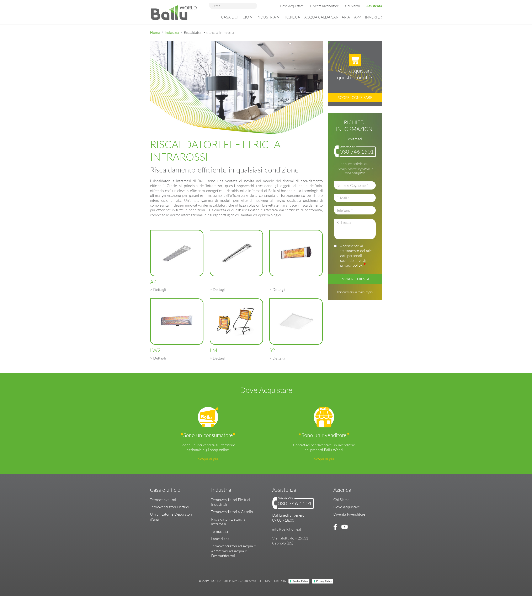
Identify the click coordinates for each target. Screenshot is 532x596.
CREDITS (280, 581)
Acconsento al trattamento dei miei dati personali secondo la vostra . (356, 256)
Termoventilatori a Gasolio (232, 511)
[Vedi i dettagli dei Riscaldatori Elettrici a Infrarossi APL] (176, 253)
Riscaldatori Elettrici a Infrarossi (228, 521)
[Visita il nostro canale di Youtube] (343, 527)
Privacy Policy (324, 581)
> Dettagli (158, 289)
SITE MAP (265, 581)
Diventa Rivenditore (324, 6)
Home (155, 32)
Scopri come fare (355, 97)
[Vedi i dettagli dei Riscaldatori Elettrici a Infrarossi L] (296, 253)
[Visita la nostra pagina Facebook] (335, 527)
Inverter (373, 17)
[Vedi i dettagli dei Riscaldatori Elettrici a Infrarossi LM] (236, 321)
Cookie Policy (300, 581)
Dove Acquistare (292, 6)
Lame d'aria (220, 538)
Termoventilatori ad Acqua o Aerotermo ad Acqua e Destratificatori (233, 551)
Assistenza (374, 6)
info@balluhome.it (286, 529)
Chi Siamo (352, 6)
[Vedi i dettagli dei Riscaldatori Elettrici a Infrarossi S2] (296, 321)
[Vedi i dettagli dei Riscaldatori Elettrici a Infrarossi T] (236, 253)
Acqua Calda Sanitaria (327, 17)
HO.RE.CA (291, 17)
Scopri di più (208, 459)
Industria (266, 17)
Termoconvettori (163, 499)
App (357, 17)
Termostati (219, 531)
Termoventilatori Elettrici (169, 507)
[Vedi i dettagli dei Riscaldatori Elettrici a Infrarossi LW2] (176, 321)
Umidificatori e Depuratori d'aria (171, 516)
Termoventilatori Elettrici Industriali (230, 502)
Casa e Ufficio (235, 17)
